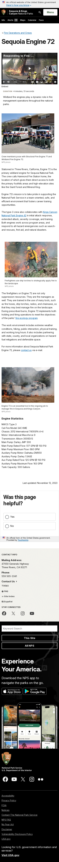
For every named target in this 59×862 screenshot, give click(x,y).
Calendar (32, 20)
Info (3, 20)
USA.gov (6, 839)
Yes (12, 516)
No (12, 525)
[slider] (29, 79)
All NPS (29, 645)
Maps (22, 20)
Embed (5, 86)
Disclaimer (7, 829)
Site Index (9, 596)
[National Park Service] (3, 12)
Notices (5, 810)
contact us (26, 350)
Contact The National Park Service (19, 815)
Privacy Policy (9, 800)
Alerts (12, 20)
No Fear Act (8, 824)
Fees (41, 20)
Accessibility (8, 795)
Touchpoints (23, 539)
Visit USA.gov (10, 855)
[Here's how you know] (29, 4)
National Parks (21, 12)
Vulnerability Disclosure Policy (17, 834)
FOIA (4, 805)
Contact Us (8, 581)
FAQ (6, 591)
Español (8, 601)
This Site (29, 638)
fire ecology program (26, 318)
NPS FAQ (6, 819)
